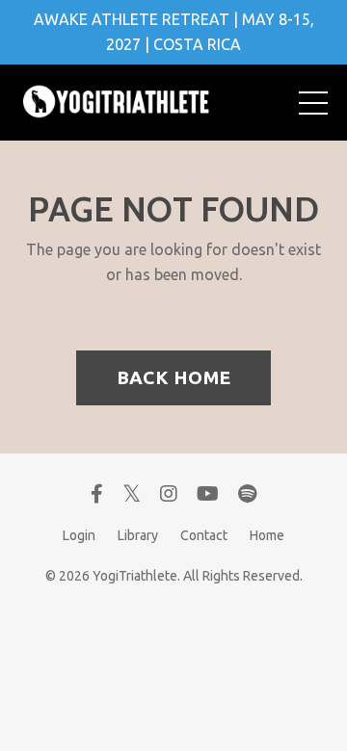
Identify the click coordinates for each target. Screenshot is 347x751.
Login (79, 535)
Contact (203, 535)
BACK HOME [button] (173, 377)
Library (138, 535)
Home (267, 535)
